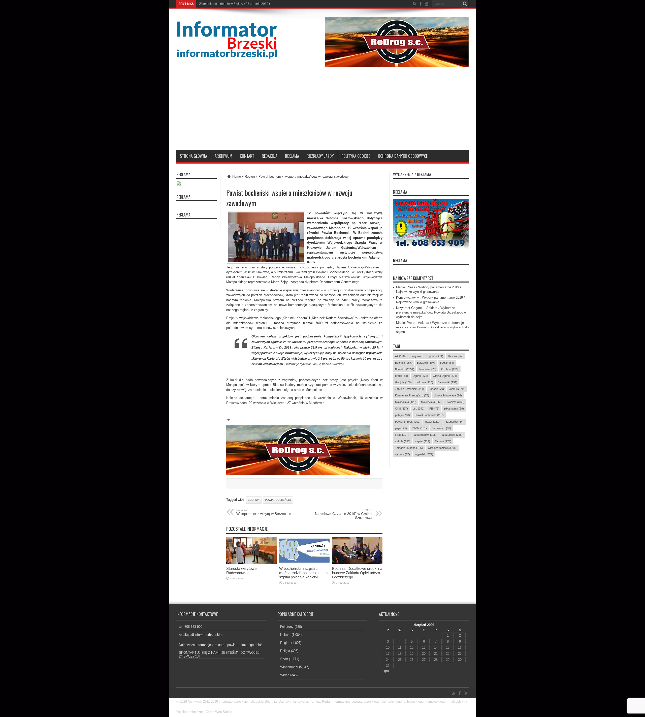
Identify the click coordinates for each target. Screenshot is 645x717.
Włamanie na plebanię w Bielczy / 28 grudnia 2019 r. (235, 4)
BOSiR (447, 362)
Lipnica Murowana (448, 395)
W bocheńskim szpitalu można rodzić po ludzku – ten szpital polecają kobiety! (303, 572)
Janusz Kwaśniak (409, 388)
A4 (400, 356)
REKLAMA (400, 261)
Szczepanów (425, 434)
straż (402, 434)
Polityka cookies (355, 156)
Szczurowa (452, 434)
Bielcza (455, 356)
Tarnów (443, 441)
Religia (285, 651)
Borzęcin (426, 362)
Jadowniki (447, 382)
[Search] (465, 4)
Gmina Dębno (445, 375)
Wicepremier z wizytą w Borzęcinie (263, 512)
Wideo (284, 675)
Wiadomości (289, 667)
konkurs (457, 388)
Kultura (285, 635)
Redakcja (269, 156)
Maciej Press (405, 287)
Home (236, 176)
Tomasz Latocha (409, 447)
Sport (284, 659)
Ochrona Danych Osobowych (403, 156)
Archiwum (223, 156)
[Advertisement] (322, 112)
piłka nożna (454, 408)
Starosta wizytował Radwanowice (241, 570)
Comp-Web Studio (219, 712)
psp (401, 428)
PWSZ (419, 428)
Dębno (420, 375)
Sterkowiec (441, 428)
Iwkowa (424, 382)
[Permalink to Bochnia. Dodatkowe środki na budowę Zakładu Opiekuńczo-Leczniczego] (357, 563)
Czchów (450, 369)
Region (250, 176)
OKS (401, 408)
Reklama (292, 156)
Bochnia (254, 499)
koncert (436, 388)
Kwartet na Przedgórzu (412, 395)
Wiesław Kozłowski (442, 447)
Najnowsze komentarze (413, 278)
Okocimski (454, 401)
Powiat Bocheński (278, 499)
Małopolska (405, 401)
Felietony (287, 627)
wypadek (424, 454)
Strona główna (193, 156)
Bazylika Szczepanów (426, 356)
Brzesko (404, 369)
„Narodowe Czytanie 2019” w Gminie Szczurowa (343, 514)
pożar (432, 421)
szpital (422, 441)
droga (401, 375)
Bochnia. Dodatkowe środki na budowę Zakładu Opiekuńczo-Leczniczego (357, 572)
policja (402, 415)
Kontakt (247, 156)
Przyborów (454, 421)
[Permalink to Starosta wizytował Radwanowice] (251, 563)
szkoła (402, 441)
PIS (434, 408)
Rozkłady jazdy (320, 156)
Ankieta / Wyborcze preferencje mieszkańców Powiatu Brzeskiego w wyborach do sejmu (431, 312)
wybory (402, 454)
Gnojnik (403, 382)
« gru (385, 671)
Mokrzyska (431, 401)
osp (419, 408)
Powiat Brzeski (408, 421)
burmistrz (427, 369)
